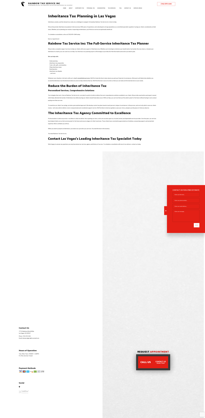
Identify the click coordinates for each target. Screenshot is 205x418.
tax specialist (80, 128)
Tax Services (112, 8)
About (70, 8)
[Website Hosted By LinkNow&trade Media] (24, 391)
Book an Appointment (53, 39)
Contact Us (127, 8)
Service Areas (138, 8)
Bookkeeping (101, 8)
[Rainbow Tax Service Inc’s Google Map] (20, 387)
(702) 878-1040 (166, 4)
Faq (120, 8)
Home (64, 8)
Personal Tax (91, 8)
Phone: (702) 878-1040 (25, 336)
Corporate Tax (79, 8)
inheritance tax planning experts (86, 51)
